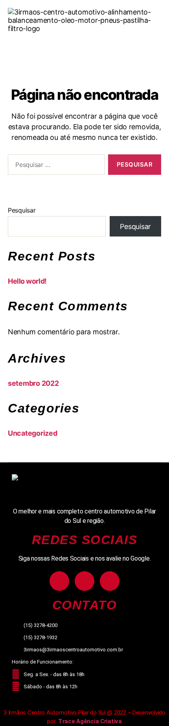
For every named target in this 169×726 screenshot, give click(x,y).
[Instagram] (59, 581)
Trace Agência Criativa (90, 721)
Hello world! (27, 281)
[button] (84, 47)
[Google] (109, 581)
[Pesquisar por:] (55, 166)
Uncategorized (32, 433)
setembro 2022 (33, 383)
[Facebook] (84, 581)
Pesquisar (22, 210)
